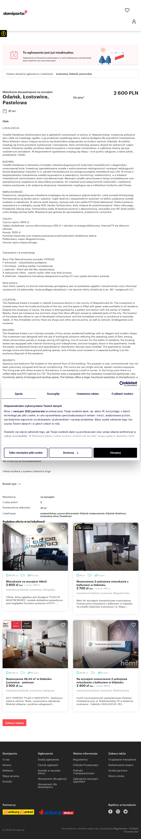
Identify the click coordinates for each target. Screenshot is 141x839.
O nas (6, 759)
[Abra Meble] (56, 812)
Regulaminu (120, 828)
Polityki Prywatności (131, 830)
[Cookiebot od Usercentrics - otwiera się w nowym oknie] (122, 383)
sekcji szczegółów (15, 436)
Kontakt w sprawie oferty (49, 772)
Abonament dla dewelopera (47, 785)
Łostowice (46, 516)
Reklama (8, 770)
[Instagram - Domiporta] (118, 811)
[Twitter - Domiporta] (125, 811)
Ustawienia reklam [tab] (88, 393)
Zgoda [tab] (19, 393)
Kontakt (7, 781)
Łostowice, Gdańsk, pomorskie (74, 73)
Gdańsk (110, 513)
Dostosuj (68, 452)
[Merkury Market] (18, 812)
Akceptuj (115, 452)
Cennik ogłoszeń (48, 765)
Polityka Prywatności (85, 765)
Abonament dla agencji (52, 778)
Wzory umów (116, 776)
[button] (3, 33)
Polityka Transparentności (83, 772)
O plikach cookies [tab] (122, 393)
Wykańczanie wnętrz (120, 765)
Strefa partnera (117, 770)
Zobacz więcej (14, 723)
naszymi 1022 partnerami (29, 411)
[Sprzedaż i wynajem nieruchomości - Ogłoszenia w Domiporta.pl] (15, 12)
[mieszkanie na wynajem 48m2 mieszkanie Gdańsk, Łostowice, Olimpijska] (35, 547)
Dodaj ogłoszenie (48, 759)
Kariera (7, 765)
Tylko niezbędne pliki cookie (26, 452)
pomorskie (64, 513)
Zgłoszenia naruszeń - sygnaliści (86, 780)
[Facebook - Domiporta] (110, 811)
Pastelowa (66, 516)
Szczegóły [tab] (53, 393)
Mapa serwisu (11, 776)
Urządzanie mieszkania (122, 759)
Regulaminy (80, 759)
